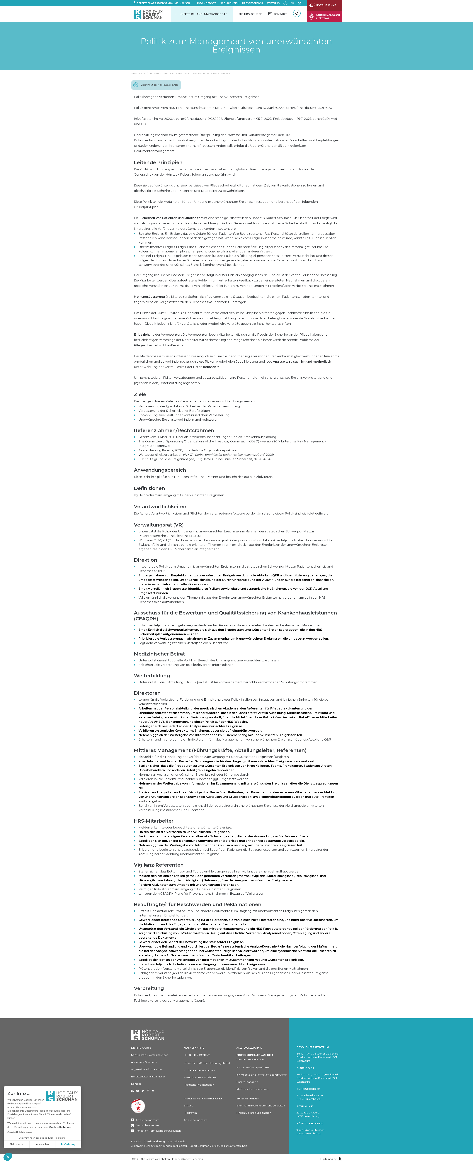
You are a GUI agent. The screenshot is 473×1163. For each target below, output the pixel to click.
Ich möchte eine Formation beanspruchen (261, 1074)
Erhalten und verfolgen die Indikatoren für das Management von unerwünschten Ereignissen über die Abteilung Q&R (235, 739)
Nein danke (16, 1144)
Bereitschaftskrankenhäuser (148, 1076)
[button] (7, 1156)
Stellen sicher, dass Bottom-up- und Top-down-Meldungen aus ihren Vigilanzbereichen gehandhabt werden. (220, 871)
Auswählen (42, 1144)
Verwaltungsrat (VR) (159, 525)
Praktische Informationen (199, 1084)
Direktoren (147, 693)
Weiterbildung (152, 676)
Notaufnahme (194, 1047)
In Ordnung (68, 1144)
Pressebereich (252, 3)
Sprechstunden (247, 1098)
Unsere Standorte (247, 1081)
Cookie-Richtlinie (60, 1126)
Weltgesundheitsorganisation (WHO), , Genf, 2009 (206, 454)
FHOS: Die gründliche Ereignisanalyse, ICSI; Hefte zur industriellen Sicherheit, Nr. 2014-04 (204, 459)
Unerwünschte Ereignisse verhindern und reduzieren (178, 419)
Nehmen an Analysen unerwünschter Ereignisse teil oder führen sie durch (194, 774)
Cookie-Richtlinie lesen (19, 1132)
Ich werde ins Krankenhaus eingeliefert (207, 1063)
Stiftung (273, 3)
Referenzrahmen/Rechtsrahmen (174, 430)
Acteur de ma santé (147, 1119)
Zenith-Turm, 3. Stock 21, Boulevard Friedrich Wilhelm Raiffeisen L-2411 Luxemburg (317, 1057)
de (299, 3)
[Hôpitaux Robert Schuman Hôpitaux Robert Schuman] (148, 14)
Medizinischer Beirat (159, 654)
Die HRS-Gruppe (250, 14)
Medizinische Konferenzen (252, 1089)
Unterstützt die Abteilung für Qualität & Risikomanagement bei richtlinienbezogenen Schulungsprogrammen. (228, 682)
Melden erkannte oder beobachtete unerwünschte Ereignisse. (185, 827)
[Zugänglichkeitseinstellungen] (285, 3)
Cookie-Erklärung (154, 1141)
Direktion (145, 560)
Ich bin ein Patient (197, 1054)
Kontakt (136, 1083)
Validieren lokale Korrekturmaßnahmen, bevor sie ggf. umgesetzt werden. (194, 779)
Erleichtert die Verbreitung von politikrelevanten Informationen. (186, 665)
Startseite (138, 73)
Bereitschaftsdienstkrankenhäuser (163, 3)
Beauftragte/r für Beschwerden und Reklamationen (197, 904)
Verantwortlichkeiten (160, 507)
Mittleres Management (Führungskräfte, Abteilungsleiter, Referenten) (220, 750)
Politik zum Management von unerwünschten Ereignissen (236, 45)
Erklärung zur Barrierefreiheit (229, 1145)
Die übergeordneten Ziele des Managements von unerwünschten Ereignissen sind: (195, 401)
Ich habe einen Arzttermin (199, 1070)
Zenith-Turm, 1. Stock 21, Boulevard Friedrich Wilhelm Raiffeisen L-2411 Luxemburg (317, 1078)
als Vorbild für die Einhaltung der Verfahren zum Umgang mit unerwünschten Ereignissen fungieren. (214, 757)
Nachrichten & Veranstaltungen (149, 1054)
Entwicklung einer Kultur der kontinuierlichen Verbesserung (184, 415)
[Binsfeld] (339, 1159)
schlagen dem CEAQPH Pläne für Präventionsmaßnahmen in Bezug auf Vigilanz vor (201, 893)
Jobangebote (206, 3)
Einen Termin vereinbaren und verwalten (260, 1105)
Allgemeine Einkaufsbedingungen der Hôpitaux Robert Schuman (170, 1145)
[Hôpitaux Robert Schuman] (147, 1034)
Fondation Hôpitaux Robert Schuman (158, 1130)
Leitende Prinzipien (158, 162)
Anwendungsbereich (160, 470)
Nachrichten (229, 3)
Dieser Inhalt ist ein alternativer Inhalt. (159, 85)
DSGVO (136, 1141)
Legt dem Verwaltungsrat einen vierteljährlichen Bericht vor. (184, 643)
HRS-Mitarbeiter (153, 821)
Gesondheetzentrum (148, 1125)
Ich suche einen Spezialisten (253, 1067)
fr (292, 3)
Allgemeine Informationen (147, 1069)
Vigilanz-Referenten (159, 865)
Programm (190, 1112)
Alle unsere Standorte (144, 1062)
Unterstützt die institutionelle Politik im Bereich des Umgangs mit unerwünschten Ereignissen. (209, 660)
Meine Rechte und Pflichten (200, 1077)
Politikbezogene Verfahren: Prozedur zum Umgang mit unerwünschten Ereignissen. (197, 97)
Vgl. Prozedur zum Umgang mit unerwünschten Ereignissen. (179, 495)
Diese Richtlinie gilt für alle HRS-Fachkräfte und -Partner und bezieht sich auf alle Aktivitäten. (203, 477)
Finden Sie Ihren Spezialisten (253, 1112)
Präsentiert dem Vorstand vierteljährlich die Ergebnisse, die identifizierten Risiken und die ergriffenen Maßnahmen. (223, 968)
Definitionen (149, 488)
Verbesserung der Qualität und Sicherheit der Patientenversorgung (189, 406)
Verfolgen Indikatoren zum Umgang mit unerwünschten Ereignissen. (190, 889)
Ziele (140, 394)
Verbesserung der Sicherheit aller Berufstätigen (174, 410)
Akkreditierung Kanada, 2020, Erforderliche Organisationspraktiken (188, 450)
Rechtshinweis (176, 1141)
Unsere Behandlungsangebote (203, 14)
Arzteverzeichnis (249, 1047)
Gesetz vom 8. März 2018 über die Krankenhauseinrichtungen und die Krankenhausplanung (207, 437)
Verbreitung (149, 988)
